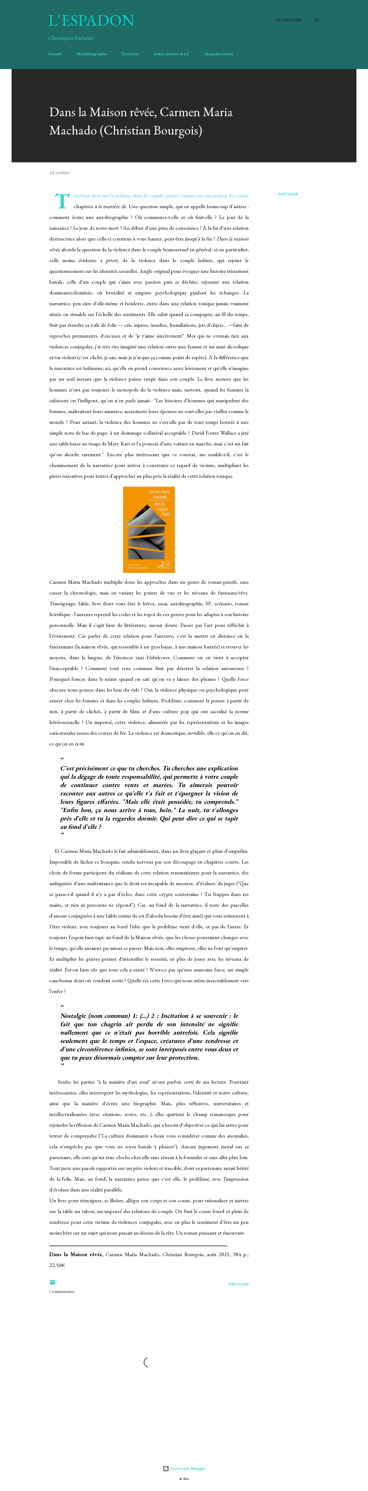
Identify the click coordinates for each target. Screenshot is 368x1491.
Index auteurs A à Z (171, 53)
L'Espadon (91, 19)
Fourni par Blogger (187, 1468)
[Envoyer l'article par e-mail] (52, 1284)
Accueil (54, 53)
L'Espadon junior (219, 53)
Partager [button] (288, 194)
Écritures (130, 53)
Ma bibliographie (92, 53)
